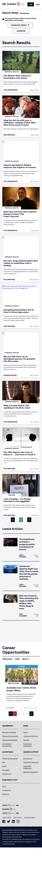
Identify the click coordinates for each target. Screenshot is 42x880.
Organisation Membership (7, 745)
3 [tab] (23, 714)
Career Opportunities (15, 650)
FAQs (4, 786)
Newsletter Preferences (27, 767)
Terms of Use (18, 817)
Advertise (21, 31)
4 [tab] (27, 714)
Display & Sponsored (10, 758)
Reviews (26, 740)
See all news (24, 13)
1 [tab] (14, 714)
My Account (27, 758)
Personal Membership (10, 736)
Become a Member (9, 732)
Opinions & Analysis (30, 736)
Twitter (8, 821)
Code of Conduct (29, 817)
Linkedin (13, 821)
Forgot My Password (30, 762)
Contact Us (6, 790)
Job (3, 762)
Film (17, 659)
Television (7, 659)
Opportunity (6, 774)
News (25, 732)
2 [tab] (18, 714)
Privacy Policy (6, 817)
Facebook (3, 821)
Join (30, 4)
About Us (5, 794)
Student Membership (10, 740)
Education (6, 770)
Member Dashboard (30, 772)
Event (4, 766)
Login (38, 4)
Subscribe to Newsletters (27, 745)
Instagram (18, 821)
